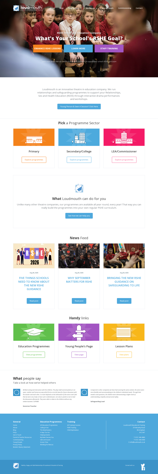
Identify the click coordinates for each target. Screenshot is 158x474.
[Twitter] (143, 465)
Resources (90, 8)
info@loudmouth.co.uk (137, 442)
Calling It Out (44, 427)
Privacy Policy (17, 444)
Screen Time (44, 442)
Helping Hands (45, 435)
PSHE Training (71, 427)
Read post (34, 300)
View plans (124, 354)
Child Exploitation (73, 430)
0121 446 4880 (140, 437)
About (52, 8)
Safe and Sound (45, 440)
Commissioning (124, 8)
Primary (47, 54)
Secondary (78, 54)
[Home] (28, 7)
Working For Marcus (46, 444)
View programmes (34, 354)
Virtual (109, 54)
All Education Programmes (48, 425)
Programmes (73, 8)
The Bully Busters (45, 430)
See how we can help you (79, 215)
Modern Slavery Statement (21, 447)
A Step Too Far (45, 432)
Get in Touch (17, 435)
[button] (12, 38)
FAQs (15, 432)
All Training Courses (73, 425)
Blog (62, 8)
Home (15, 425)
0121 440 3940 (140, 440)
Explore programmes (34, 159)
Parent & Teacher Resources (22, 437)
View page (79, 354)
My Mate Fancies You (47, 437)
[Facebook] (143, 468)
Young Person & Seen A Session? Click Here (79, 106)
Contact (139, 8)
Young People (107, 8)
